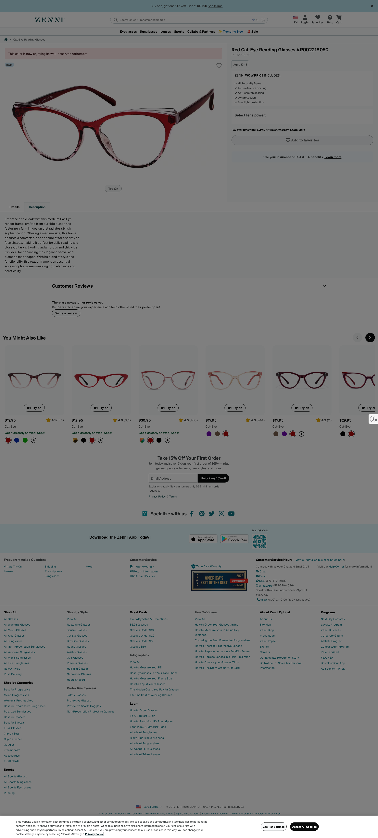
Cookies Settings (273, 826)
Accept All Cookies (304, 826)
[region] (189, 827)
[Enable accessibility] (373, 419)
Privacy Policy (94, 834)
